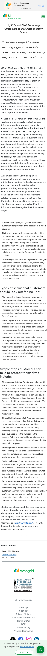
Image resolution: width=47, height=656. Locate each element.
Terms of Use (23, 620)
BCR (23, 624)
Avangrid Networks (23, 630)
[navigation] (43, 16)
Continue (24, 652)
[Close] (2, 5)
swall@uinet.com (9, 554)
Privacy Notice (23, 614)
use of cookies (27, 646)
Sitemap (23, 607)
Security (23, 610)
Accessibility (23, 627)
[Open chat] (40, 649)
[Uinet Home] (12, 16)
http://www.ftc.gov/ (24, 522)
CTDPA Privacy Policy (23, 617)
